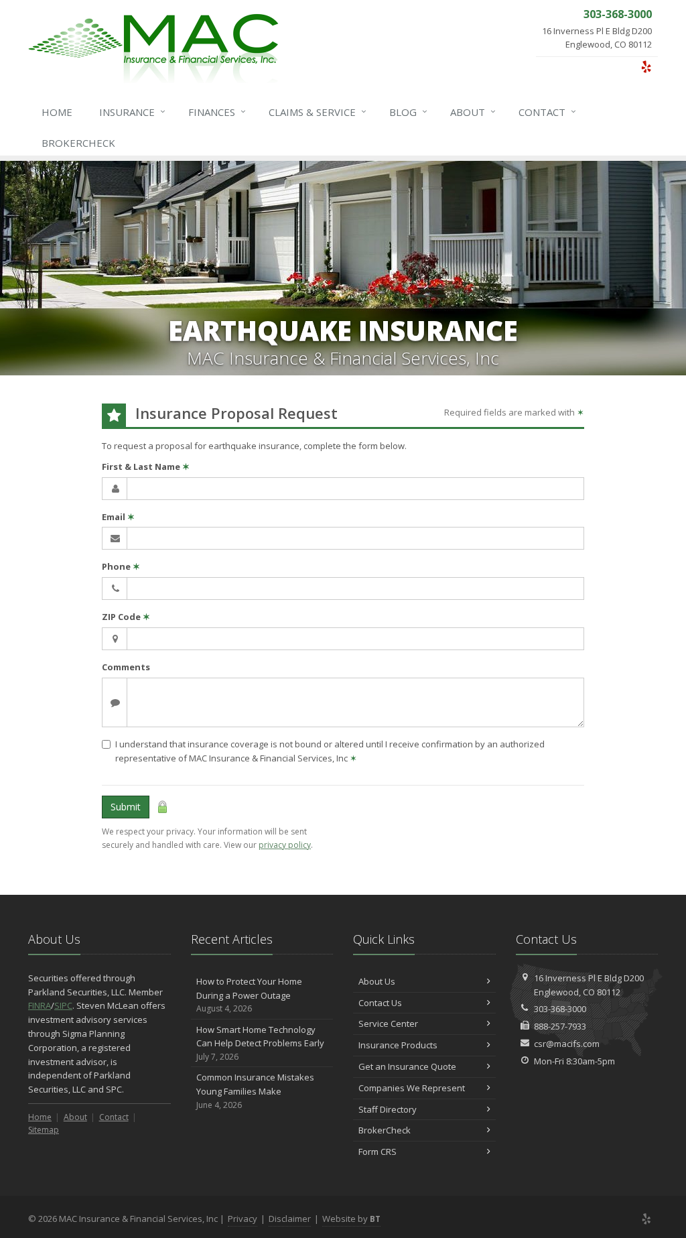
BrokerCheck (78, 142)
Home (57, 112)
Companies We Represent (411, 1088)
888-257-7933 (560, 1026)
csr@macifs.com (567, 1044)
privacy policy (285, 845)
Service (317, 112)
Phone (121, 566)
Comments (126, 667)
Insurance (132, 112)
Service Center (388, 1023)
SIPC (63, 1005)
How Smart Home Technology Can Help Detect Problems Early (260, 1043)
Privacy (242, 1219)
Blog (408, 112)
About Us (376, 981)
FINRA (39, 1005)
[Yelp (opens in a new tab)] (646, 66)
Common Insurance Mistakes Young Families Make (255, 1091)
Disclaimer (290, 1219)
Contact (547, 112)
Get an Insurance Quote (407, 1066)
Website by (351, 1219)
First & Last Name (146, 466)
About (473, 112)
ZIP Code (126, 617)
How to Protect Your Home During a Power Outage (249, 995)
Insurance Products (397, 1045)
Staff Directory (387, 1109)
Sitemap (43, 1129)
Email (118, 517)
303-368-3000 (560, 1009)
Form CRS (377, 1152)
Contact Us (380, 1003)
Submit (126, 806)
